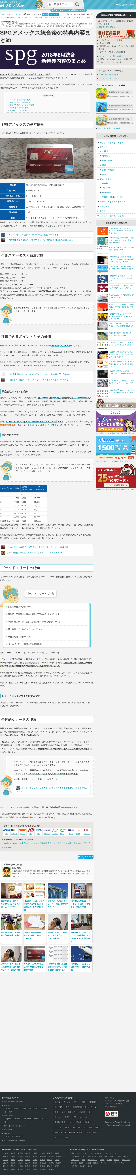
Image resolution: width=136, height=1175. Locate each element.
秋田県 (35, 1153)
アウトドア (75, 1160)
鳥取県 (51, 1163)
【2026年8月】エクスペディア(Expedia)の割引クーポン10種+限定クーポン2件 (121, 316)
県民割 (67, 1117)
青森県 (13, 1153)
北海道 (5, 1153)
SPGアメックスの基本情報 (20, 100)
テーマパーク (105, 1163)
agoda (6, 843)
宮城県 (27, 1153)
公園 (111, 1156)
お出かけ (83, 1117)
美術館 (109, 1160)
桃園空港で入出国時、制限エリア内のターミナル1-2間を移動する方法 (121, 326)
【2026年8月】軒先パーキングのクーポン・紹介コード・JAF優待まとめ (121, 278)
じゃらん (23, 834)
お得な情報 (105, 206)
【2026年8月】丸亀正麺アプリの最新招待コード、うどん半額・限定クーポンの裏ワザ (121, 354)
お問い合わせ (109, 1098)
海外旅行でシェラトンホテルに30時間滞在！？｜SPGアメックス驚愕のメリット (52, 790)
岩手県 (20, 1153)
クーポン (67, 1102)
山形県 (42, 1153)
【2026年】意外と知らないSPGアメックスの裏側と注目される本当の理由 (40, 240)
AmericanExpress (8, 18)
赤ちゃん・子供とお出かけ (112, 142)
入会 (88, 18)
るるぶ (71, 834)
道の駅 (82, 1166)
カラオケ (98, 1153)
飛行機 (87, 1122)
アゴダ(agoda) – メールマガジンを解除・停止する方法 (121, 248)
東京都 (66, 1127)
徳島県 (27, 1166)
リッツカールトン (78, 18)
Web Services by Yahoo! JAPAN (118, 1125)
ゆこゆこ (87, 834)
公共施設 (74, 1166)
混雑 (66, 1138)
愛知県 (49, 1160)
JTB (30, 834)
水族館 (81, 1163)
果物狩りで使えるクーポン (119, 92)
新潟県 (51, 1156)
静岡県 (95, 1132)
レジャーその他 (118, 1163)
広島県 (13, 1166)
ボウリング (114, 1153)
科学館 (102, 1160)
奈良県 (35, 1163)
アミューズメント (77, 1156)
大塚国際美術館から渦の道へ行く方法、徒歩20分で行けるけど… (121, 334)
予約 (75, 1117)
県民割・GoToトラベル (112, 197)
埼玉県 (20, 1156)
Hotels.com (107, 192)
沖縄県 (51, 1169)
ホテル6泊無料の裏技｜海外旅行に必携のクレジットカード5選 (35, 552)
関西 (104, 165)
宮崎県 (35, 1169)
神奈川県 (81, 1112)
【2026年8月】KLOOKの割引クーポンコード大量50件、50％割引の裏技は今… (121, 230)
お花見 (105, 151)
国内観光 (92, 1102)
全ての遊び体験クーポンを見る (110, 128)
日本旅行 (55, 834)
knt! (38, 834)
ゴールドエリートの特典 (19, 108)
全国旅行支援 (60, 1122)
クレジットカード (37, 18)
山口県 (20, 1166)
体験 (83, 1160)
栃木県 (5, 1156)
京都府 (13, 1163)
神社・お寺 (126, 1160)
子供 (67, 1107)
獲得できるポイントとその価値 (22, 105)
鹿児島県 (43, 1169)
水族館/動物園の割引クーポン (120, 106)
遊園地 (95, 1163)
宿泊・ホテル (106, 179)
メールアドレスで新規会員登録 (111, 56)
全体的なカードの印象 (18, 110)
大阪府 (20, 1163)
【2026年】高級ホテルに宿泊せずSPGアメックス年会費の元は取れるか (39, 374)
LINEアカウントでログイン (109, 75)
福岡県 (57, 1166)
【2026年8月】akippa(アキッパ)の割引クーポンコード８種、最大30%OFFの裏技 (121, 240)
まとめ (57, 18)
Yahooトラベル (81, 834)
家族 (56, 1112)
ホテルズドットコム (29, 843)
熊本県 (20, 1169)
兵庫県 (27, 1163)
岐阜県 (35, 1160)
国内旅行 (104, 147)
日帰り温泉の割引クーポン (119, 119)
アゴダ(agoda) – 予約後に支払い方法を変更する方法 (121, 296)
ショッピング (87, 1153)
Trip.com (15, 843)
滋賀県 (5, 1163)
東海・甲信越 (108, 170)
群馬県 (13, 1156)
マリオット (66, 18)
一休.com (14, 834)
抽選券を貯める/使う (107, 27)
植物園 (88, 1163)
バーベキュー (91, 1156)
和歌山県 (43, 1163)
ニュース (58, 1127)
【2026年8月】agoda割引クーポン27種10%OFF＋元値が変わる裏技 (121, 391)
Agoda (105, 183)
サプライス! (60, 843)
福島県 (49, 1153)
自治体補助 (77, 1107)
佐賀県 (5, 1169)
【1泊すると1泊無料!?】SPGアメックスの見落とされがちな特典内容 (37, 380)
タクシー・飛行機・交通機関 (113, 216)
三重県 (57, 1160)
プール (118, 1156)
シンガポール (17, 1137)
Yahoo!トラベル (46, 843)
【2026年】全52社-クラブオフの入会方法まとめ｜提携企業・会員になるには (121, 364)
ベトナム (58, 1138)
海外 (63, 1112)
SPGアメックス (22, 18)
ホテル (57, 1102)
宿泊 (83, 1102)
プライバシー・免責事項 (113, 1104)
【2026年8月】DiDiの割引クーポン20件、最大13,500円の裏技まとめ (121, 373)
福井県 (13, 1160)
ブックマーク (55, 14)
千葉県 (27, 1156)
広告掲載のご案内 (111, 1107)
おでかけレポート (127, 5)
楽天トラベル (64, 834)
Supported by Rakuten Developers (117, 1122)
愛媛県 (42, 1166)
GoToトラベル (90, 1107)
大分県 (27, 1169)
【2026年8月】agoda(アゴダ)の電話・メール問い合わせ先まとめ (121, 344)
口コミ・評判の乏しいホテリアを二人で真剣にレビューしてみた (121, 287)
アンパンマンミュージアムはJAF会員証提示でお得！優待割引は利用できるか (121, 307)
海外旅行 (104, 211)
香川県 (35, 1166)
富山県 (58, 1156)
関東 (104, 174)
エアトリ (71, 843)
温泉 (73, 1153)
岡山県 (5, 1166)
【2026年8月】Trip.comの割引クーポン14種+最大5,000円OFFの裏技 (121, 268)
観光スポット (92, 1160)
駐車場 (78, 1122)
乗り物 (90, 1166)
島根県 (58, 1163)
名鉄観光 (47, 834)
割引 (76, 1102)
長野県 (27, 1160)
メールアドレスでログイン (109, 78)
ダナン (87, 1132)
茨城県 (57, 1153)
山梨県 (20, 1160)
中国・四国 (107, 160)
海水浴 (125, 1156)
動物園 (73, 1163)
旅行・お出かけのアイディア (113, 201)
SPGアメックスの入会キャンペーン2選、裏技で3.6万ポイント (34, 235)
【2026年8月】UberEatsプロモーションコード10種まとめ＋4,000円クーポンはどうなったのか (121, 259)
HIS (6, 834)
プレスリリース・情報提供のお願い (117, 1101)
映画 (105, 1153)
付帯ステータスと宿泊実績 (20, 102)
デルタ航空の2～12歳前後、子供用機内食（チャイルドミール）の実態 (121, 383)
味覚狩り (106, 156)
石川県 (5, 1160)
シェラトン (49, 18)
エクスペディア (84, 843)
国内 (90, 1112)
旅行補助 (58, 1107)
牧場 (100, 1156)
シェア (46, 14)
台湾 (7, 1137)
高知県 (49, 1166)
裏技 (56, 1132)
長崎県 (13, 1169)
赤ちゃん (58, 1117)
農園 (106, 1156)
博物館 (116, 1160)
